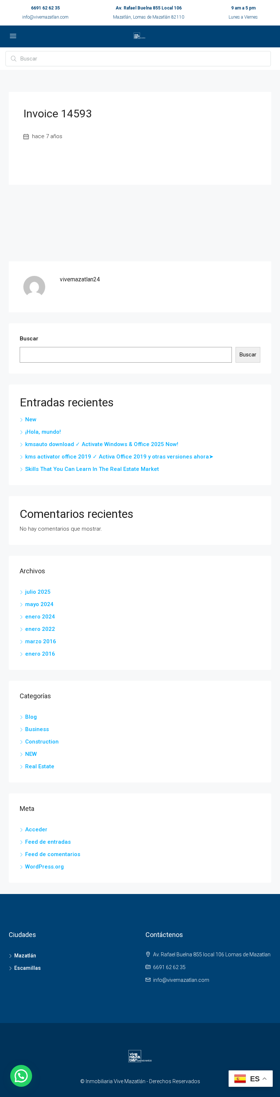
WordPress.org (44, 866)
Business (37, 729)
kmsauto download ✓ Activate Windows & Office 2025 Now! (101, 444)
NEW (31, 754)
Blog (31, 717)
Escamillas (27, 968)
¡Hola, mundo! (43, 432)
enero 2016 (40, 654)
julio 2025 (38, 592)
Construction (42, 741)
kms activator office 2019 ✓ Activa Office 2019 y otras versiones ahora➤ (119, 456)
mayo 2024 (39, 604)
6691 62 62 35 (45, 8)
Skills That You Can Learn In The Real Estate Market (92, 469)
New (30, 419)
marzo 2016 (40, 641)
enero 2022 (40, 629)
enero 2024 (40, 616)
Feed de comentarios (52, 854)
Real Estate (39, 766)
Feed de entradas (48, 842)
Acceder (36, 829)
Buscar (29, 338)
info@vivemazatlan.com (45, 17)
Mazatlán (25, 956)
